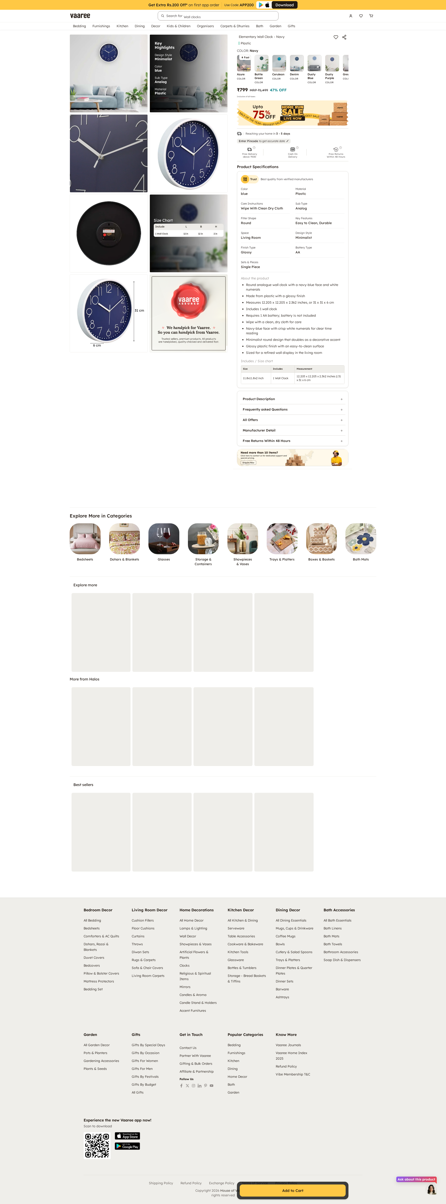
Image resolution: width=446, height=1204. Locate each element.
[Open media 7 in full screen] (109, 313)
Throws (137, 944)
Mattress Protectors (99, 981)
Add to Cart (292, 1190)
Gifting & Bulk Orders (196, 1063)
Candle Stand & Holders (198, 1003)
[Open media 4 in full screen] (188, 153)
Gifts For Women (145, 1061)
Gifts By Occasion (145, 1053)
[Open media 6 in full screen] (188, 233)
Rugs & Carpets (144, 960)
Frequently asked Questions (265, 409)
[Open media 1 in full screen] (109, 73)
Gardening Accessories (101, 1061)
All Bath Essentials (337, 920)
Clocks (185, 965)
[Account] (351, 16)
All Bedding (92, 920)
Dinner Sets (284, 981)
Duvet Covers (94, 957)
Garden (275, 26)
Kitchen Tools (238, 952)
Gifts (291, 26)
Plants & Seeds (95, 1069)
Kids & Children (178, 26)
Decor (155, 26)
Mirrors (185, 987)
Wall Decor (188, 936)
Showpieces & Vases (196, 944)
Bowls (280, 944)
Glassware (236, 960)
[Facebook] (181, 1086)
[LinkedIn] (199, 1086)
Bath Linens (333, 928)
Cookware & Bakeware (245, 944)
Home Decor (237, 1077)
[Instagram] (193, 1086)
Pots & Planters (95, 1053)
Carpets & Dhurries (234, 26)
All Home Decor (191, 920)
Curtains (138, 936)
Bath (259, 26)
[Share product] (344, 37)
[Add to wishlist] (336, 37)
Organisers (205, 26)
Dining (140, 26)
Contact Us (188, 1048)
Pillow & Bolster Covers (101, 973)
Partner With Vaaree (195, 1056)
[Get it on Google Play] (127, 1146)
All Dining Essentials (291, 920)
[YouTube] (211, 1086)
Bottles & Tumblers (242, 968)
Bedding (79, 26)
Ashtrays (282, 997)
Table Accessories (241, 936)
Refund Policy (286, 1066)
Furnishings (101, 26)
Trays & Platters (288, 960)
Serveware (236, 928)
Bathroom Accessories (341, 952)
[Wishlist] (361, 16)
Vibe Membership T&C (293, 1074)
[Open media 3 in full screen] (109, 153)
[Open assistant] (431, 1189)
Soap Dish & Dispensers (342, 960)
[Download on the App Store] (127, 1136)
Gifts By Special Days (148, 1045)
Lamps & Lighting (193, 928)
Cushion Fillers (143, 920)
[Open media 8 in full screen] (188, 313)
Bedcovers (92, 965)
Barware (282, 989)
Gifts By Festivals (145, 1077)
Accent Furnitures (193, 1010)
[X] (187, 1086)
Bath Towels (333, 944)
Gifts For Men (142, 1069)
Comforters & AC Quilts (101, 936)
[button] (249, 152)
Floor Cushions (143, 928)
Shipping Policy (161, 1183)
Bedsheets (92, 928)
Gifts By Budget (144, 1084)
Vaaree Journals (288, 1045)
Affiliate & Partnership (197, 1071)
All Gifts (138, 1092)
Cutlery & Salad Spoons (294, 952)
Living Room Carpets (148, 976)
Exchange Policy (221, 1183)
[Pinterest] (205, 1086)
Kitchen (122, 26)
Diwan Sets (140, 952)
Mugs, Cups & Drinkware (294, 928)
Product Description (259, 399)
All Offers (250, 420)
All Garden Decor (97, 1045)
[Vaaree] (80, 15)
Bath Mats (331, 936)
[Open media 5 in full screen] (109, 233)
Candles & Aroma (193, 995)
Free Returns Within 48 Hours (266, 441)
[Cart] (371, 16)
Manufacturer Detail (259, 430)
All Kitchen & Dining (243, 920)
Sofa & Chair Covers (147, 968)
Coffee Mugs (285, 936)
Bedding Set (93, 989)
